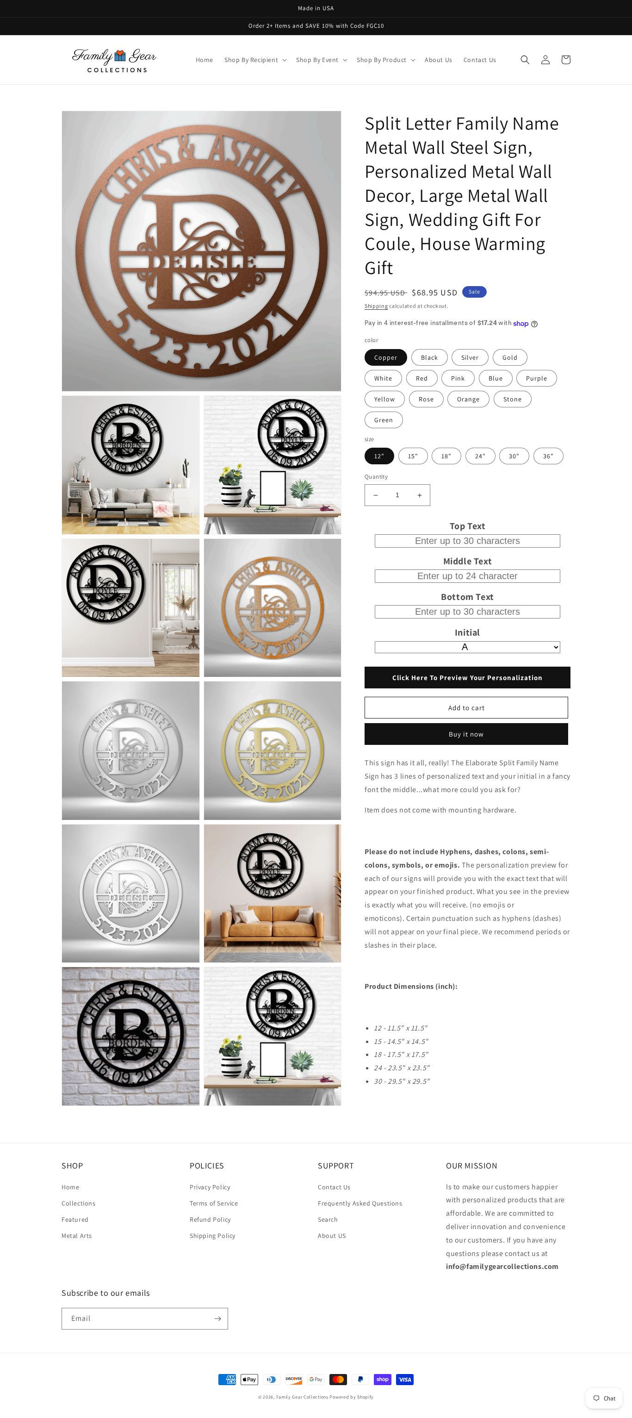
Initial (467, 633)
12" (379, 456)
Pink (458, 378)
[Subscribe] (217, 1319)
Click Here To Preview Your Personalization (467, 677)
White (383, 378)
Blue (496, 378)
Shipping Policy (212, 1235)
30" (514, 456)
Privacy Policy (210, 1187)
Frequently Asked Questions (360, 1203)
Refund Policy (210, 1219)
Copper (385, 357)
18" (446, 456)
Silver (470, 357)
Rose (426, 399)
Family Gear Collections (302, 1397)
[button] (255, 59)
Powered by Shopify (351, 1397)
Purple (536, 378)
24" (480, 456)
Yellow (384, 399)
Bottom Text (467, 597)
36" (548, 456)
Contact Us (334, 1187)
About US (332, 1235)
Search (328, 1219)
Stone (512, 399)
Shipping (376, 305)
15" (413, 456)
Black (429, 357)
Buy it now (466, 734)
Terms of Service (214, 1203)
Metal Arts (77, 1235)
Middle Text (467, 562)
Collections (79, 1203)
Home (70, 1187)
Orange (468, 399)
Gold (510, 357)
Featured (75, 1219)
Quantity (376, 477)
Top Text (468, 526)
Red (422, 378)
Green (383, 420)
